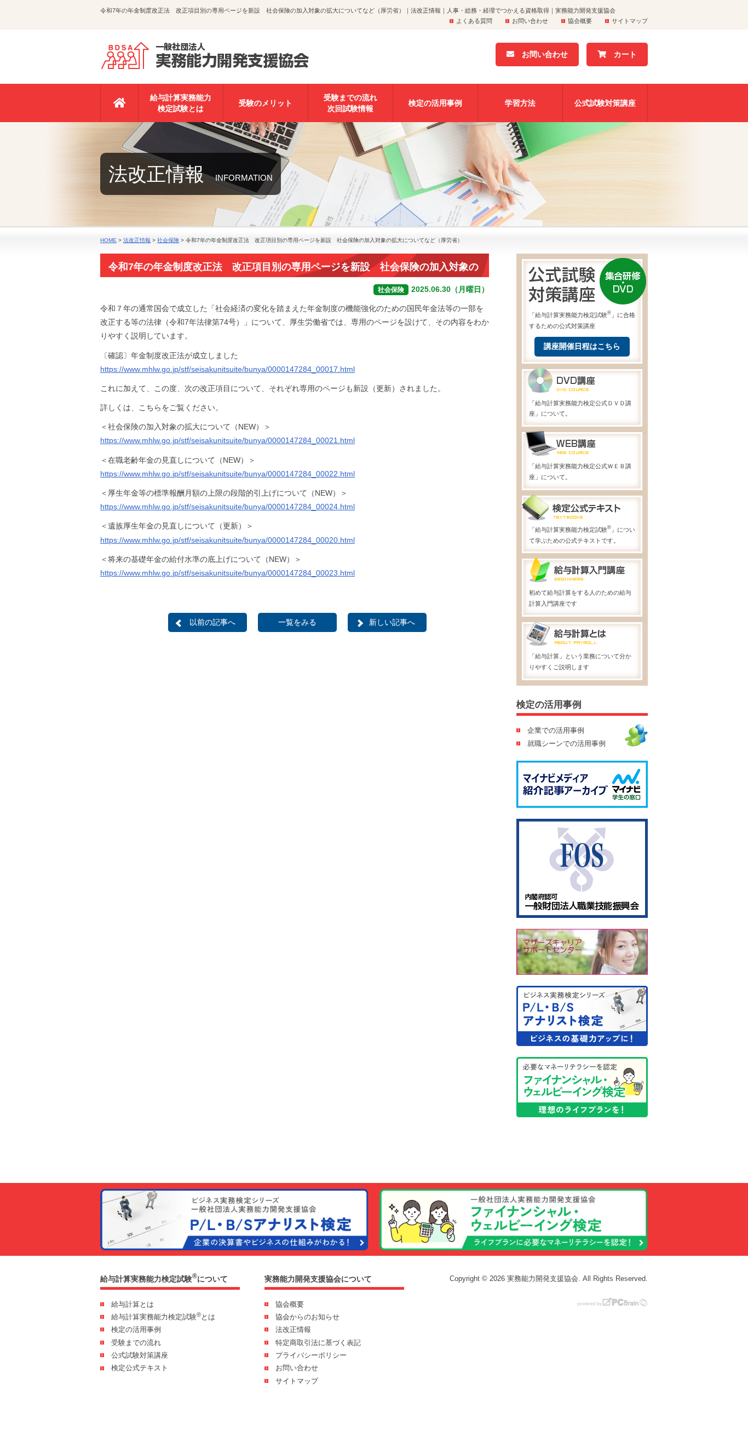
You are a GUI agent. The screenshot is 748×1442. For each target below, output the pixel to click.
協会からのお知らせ (307, 1317)
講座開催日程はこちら (582, 346)
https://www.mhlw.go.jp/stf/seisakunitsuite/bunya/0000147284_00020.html (227, 540)
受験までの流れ (136, 1342)
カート (621, 54)
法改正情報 (293, 1329)
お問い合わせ (530, 21)
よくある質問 (474, 21)
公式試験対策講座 (605, 103)
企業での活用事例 (555, 730)
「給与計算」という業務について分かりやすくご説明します (580, 661)
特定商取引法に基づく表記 (318, 1342)
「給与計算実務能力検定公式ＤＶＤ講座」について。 (580, 408)
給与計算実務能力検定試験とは (180, 103)
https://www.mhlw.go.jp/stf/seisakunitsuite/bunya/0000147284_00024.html (227, 506)
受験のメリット (265, 103)
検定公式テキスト (139, 1368)
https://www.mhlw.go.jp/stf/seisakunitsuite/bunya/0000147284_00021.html (227, 440)
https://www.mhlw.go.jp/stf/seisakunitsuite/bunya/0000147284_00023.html (227, 572)
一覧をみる (297, 622)
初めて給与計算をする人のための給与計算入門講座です (580, 598)
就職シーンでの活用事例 (566, 743)
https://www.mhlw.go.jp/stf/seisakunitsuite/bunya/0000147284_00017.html (227, 369)
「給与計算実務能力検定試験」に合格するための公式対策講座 (582, 319)
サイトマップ (630, 21)
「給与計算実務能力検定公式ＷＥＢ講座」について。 (580, 471)
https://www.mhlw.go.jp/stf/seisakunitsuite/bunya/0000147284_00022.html (227, 473)
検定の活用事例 (435, 103)
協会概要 (580, 21)
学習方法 (520, 103)
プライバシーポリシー (311, 1355)
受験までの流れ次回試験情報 (350, 103)
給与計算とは (132, 1304)
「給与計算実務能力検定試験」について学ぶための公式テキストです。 (582, 534)
